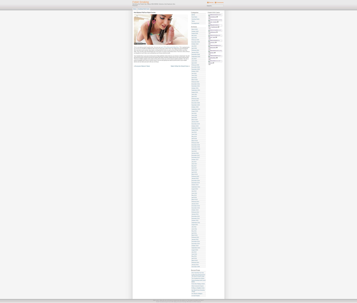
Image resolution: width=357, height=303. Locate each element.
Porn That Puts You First (198, 272)
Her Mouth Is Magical (197, 293)
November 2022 (196, 69)
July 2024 (194, 46)
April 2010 (194, 258)
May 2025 (194, 35)
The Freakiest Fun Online (198, 278)
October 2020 (195, 107)
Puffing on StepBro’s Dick (198, 288)
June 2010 (194, 254)
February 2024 (195, 50)
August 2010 (195, 250)
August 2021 (195, 92)
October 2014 (195, 184)
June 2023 (194, 60)
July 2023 (194, 58)
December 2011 (196, 216)
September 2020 (196, 109)
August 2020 (195, 111)
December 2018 (196, 145)
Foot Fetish (194, 17)
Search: (209, 6)
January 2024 (195, 52)
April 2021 (194, 96)
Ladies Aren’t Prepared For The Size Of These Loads (198, 275)
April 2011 (194, 233)
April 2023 (194, 63)
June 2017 (194, 163)
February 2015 (195, 176)
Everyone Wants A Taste (142, 66)
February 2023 (195, 65)
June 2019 (194, 134)
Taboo (193, 21)
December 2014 (196, 180)
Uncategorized (195, 23)
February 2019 (195, 142)
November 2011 (196, 218)
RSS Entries (189, 301)
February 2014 (195, 201)
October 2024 (195, 44)
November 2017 (196, 157)
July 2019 (194, 132)
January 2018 (195, 153)
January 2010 (195, 264)
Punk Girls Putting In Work (198, 283)
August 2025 (195, 33)
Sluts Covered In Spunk (198, 286)
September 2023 (196, 56)
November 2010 (196, 243)
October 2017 (195, 159)
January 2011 (195, 239)
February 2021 (195, 98)
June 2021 (194, 94)
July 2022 (194, 73)
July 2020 (194, 113)
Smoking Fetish (195, 19)
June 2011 (194, 229)
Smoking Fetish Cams (144, 9)
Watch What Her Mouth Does (180, 66)
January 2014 (195, 203)
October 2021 (195, 88)
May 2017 (194, 166)
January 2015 (195, 178)
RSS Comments (197, 301)
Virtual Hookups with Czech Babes (199, 281)
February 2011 (195, 237)
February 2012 (195, 212)
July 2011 (194, 226)
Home (134, 9)
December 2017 (196, 155)
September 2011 (196, 222)
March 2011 (195, 235)
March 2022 (195, 79)
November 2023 (196, 54)
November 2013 (196, 208)
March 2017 (195, 170)
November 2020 (196, 105)
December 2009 (196, 266)
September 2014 (196, 187)
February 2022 (195, 81)
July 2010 (194, 252)
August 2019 (195, 130)
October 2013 (195, 210)
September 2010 (196, 248)
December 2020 (196, 103)
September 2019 (196, 128)
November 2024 (196, 42)
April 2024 (194, 48)
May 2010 (194, 256)
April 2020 (194, 117)
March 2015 (195, 174)
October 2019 (195, 126)
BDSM (193, 15)
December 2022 (196, 67)
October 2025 (195, 31)
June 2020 (194, 115)
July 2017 (194, 161)
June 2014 (194, 193)
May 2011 (194, 231)
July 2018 (194, 151)
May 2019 (194, 136)
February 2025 (195, 39)
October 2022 (195, 71)
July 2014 (194, 191)
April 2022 (194, 77)
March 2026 (195, 29)
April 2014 (194, 197)
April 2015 (194, 172)
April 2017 (194, 168)
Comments (220, 2)
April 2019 (194, 138)
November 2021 (196, 86)
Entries (211, 2)
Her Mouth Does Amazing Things (198, 291)
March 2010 (195, 260)
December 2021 (196, 84)
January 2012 (195, 214)
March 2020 (195, 119)
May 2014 (194, 195)
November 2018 (196, 147)
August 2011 (195, 224)
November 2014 (196, 182)
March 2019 (195, 140)
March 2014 (195, 199)
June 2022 (194, 75)
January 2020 (195, 121)
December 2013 (196, 205)
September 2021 (196, 90)
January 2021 (195, 100)
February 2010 (195, 262)
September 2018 (196, 149)
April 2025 (194, 37)
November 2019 (196, 124)
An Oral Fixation (196, 295)
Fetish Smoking (140, 2)
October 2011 (195, 220)
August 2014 (195, 189)
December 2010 (196, 241)
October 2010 (195, 245)
